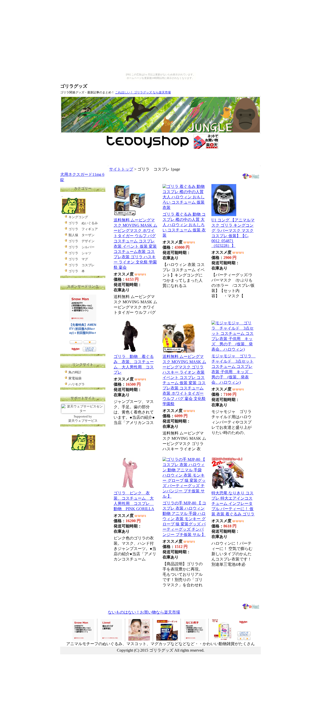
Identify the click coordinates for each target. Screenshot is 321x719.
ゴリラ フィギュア (83, 229)
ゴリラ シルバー (81, 247)
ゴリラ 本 (76, 271)
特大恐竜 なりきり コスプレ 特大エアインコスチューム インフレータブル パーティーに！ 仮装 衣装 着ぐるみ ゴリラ (233, 503)
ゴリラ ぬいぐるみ (83, 223)
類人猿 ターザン (81, 235)
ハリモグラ (76, 384)
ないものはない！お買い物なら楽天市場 (144, 612)
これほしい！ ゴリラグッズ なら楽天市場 (143, 92)
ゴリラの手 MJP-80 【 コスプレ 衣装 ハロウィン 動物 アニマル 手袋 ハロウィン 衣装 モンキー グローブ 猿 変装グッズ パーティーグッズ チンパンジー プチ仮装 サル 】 (184, 519)
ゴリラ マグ (78, 259)
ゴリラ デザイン (81, 241)
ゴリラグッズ (73, 86)
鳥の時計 (75, 372)
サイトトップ (121, 169)
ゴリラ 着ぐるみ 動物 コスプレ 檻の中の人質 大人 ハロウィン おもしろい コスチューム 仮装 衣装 (184, 224)
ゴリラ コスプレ (81, 265)
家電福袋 (75, 378)
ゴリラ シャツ (79, 253)
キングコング (78, 217)
